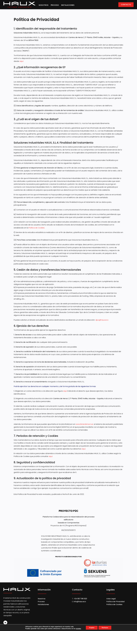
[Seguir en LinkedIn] (5, 622)
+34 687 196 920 (80, 598)
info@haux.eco (80, 601)
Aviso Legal (111, 598)
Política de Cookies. (37, 228)
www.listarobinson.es (84, 424)
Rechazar (105, 628)
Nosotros (41, 598)
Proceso (41, 601)
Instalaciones (43, 604)
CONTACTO (126, 4)
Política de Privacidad (115, 601)
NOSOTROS (43, 5)
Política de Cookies (114, 604)
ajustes (78, 629)
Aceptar (91, 628)
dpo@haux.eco (101, 320)
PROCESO (55, 5)
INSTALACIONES (67, 5)
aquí (21, 61)
